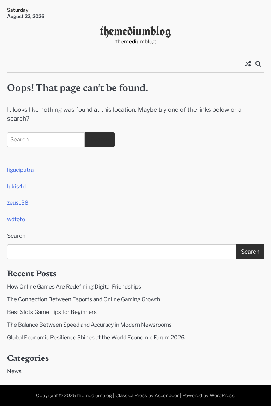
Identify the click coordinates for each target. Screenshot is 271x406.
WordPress (222, 395)
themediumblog (135, 30)
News (14, 371)
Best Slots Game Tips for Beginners (52, 312)
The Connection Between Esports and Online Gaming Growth (83, 299)
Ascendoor (167, 395)
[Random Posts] (247, 64)
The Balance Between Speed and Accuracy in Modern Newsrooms (89, 324)
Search (16, 235)
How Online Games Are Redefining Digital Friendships (74, 286)
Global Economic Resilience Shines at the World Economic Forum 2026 (96, 337)
